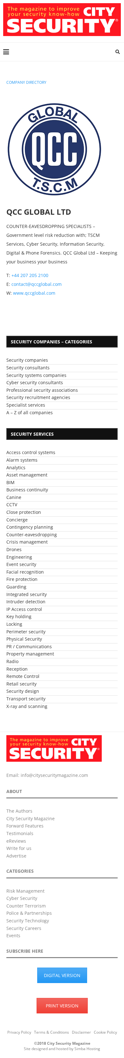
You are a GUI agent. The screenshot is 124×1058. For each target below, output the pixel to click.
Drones (14, 549)
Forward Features (25, 826)
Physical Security (24, 639)
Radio (12, 661)
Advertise (16, 856)
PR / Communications (29, 646)
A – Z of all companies (29, 412)
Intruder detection (25, 602)
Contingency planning (29, 527)
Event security (21, 564)
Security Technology (27, 921)
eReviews (16, 841)
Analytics (15, 467)
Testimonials (19, 833)
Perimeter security (25, 632)
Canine (13, 497)
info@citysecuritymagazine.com (54, 775)
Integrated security (26, 594)
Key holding (18, 616)
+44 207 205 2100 (29, 275)
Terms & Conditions (51, 1032)
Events (13, 935)
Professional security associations (42, 390)
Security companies (27, 360)
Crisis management (27, 542)
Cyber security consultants (34, 382)
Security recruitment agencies (38, 397)
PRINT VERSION (62, 1006)
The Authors (19, 811)
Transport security (25, 699)
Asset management (26, 475)
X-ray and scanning (26, 706)
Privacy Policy (19, 1032)
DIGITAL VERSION (62, 975)
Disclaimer (81, 1032)
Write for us (18, 848)
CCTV (11, 504)
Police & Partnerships (29, 913)
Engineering (19, 557)
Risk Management (25, 891)
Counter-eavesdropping (31, 535)
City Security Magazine (30, 818)
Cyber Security (21, 898)
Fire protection (22, 579)
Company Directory (26, 82)
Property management (30, 654)
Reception (17, 669)
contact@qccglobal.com (36, 284)
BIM (10, 482)
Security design (22, 691)
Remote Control (22, 676)
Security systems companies (36, 375)
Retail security (21, 684)
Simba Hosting (87, 1048)
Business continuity (27, 490)
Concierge (17, 520)
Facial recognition (25, 572)
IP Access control (24, 609)
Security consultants (28, 368)
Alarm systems (22, 460)
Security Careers (23, 928)
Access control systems (30, 452)
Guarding (16, 587)
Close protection (23, 512)
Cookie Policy (105, 1032)
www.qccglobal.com (34, 293)
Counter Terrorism (26, 906)
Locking (14, 624)
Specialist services (25, 405)
